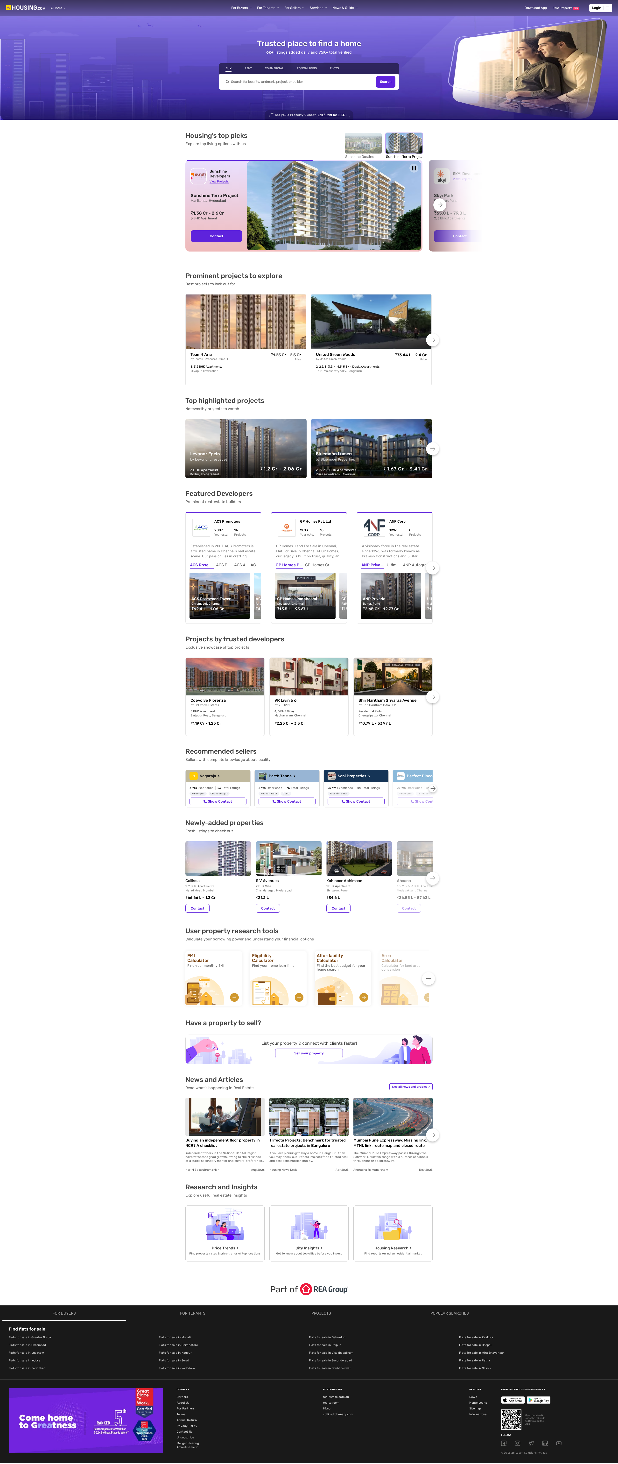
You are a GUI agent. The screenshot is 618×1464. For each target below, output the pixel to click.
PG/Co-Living (307, 68)
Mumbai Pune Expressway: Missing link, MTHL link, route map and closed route (390, 1143)
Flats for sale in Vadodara (177, 1368)
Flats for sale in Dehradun (327, 1337)
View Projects (219, 181)
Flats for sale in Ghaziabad (27, 1345)
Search (386, 82)
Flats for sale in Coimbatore (178, 1345)
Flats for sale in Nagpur (175, 1352)
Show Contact (220, 801)
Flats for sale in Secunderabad (330, 1360)
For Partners (186, 1408)
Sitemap (475, 1408)
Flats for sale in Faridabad (27, 1368)
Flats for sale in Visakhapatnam (331, 1352)
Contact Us (184, 1431)
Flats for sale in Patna (474, 1360)
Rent (248, 68)
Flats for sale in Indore (24, 1360)
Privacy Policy (187, 1426)
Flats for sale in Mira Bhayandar (481, 1352)
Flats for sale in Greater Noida (30, 1337)
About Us (183, 1402)
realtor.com (331, 1402)
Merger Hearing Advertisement (188, 1445)
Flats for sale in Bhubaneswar (330, 1368)
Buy (228, 68)
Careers (182, 1397)
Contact (216, 236)
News (473, 1397)
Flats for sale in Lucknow (26, 1352)
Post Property (565, 8)
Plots (334, 68)
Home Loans (478, 1402)
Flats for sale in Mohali (175, 1337)
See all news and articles (411, 1086)
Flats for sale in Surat (174, 1360)
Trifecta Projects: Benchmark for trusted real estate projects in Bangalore (307, 1143)
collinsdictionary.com (338, 1414)
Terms (181, 1414)
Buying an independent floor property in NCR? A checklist (222, 1143)
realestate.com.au (336, 1397)
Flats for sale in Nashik (475, 1368)
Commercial (274, 68)
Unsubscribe (185, 1437)
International (478, 1414)
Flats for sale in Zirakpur (476, 1337)
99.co (326, 1408)
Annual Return (187, 1420)
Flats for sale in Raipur (325, 1345)
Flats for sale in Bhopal (475, 1345)
